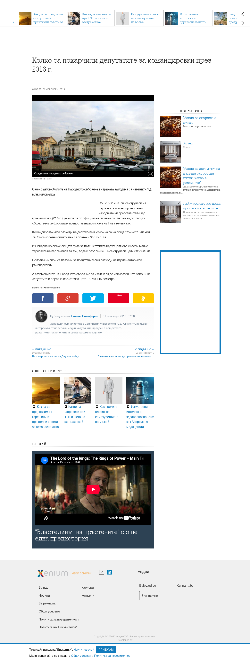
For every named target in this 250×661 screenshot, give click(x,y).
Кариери (87, 587)
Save (119, 295)
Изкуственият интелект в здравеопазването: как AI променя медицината (140, 416)
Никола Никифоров (84, 316)
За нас (43, 587)
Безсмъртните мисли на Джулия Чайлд (55, 356)
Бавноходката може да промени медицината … (126, 356)
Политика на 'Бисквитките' (58, 627)
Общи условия (81, 655)
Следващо (144, 349)
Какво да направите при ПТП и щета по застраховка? (74, 414)
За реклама (47, 603)
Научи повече (83, 649)
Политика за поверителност (113, 655)
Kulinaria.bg (185, 585)
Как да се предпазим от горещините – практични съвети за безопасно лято (45, 416)
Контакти (87, 595)
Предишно (41, 349)
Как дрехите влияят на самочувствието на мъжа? (106, 414)
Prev (242, 14)
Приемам (106, 649)
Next (242, 23)
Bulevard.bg (147, 585)
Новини (44, 595)
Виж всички (149, 595)
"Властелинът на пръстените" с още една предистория (86, 535)
